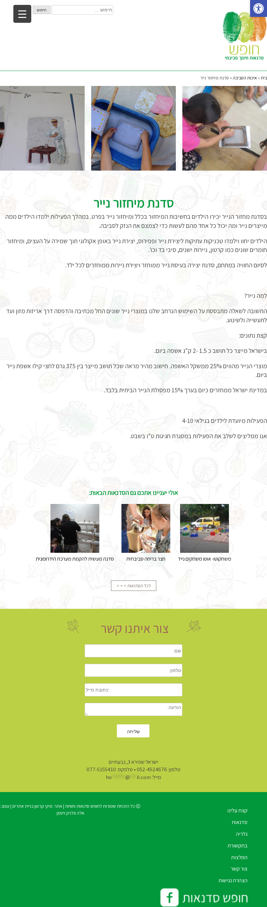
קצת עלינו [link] (237, 810)
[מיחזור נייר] (224, 128)
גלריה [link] (241, 833)
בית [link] (264, 78)
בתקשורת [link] (237, 845)
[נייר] (42, 128)
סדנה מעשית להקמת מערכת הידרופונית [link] (75, 558)
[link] (258, 8)
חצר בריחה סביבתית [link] (145, 558)
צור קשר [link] (239, 868)
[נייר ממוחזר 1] (133, 128)
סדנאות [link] (239, 822)
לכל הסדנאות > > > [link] (134, 586)
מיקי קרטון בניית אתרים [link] (31, 806)
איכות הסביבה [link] (245, 78)
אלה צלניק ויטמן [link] (70, 813)
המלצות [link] (239, 857)
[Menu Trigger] (22, 14)
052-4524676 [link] (152, 769)
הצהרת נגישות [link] (232, 880)
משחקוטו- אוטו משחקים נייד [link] (204, 558)
